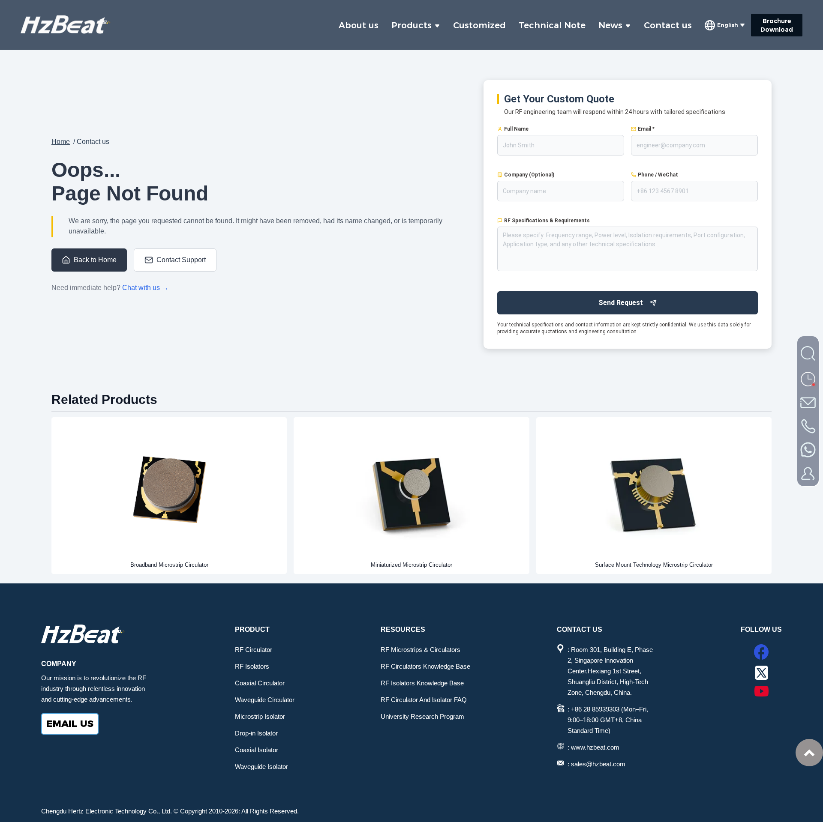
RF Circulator (253, 649)
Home (60, 141)
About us (358, 25)
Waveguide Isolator (261, 766)
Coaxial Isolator (256, 749)
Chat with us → (145, 287)
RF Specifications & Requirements (547, 220)
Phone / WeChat (658, 174)
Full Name (516, 129)
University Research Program (422, 716)
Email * (646, 129)
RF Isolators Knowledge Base (422, 683)
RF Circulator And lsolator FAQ (424, 699)
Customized (479, 25)
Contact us (668, 25)
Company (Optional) (529, 174)
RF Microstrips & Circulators (420, 649)
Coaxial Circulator (260, 683)
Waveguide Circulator (264, 699)
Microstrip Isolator (260, 716)
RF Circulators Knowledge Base (425, 666)
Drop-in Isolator (256, 733)
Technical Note (552, 25)
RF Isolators (252, 666)
